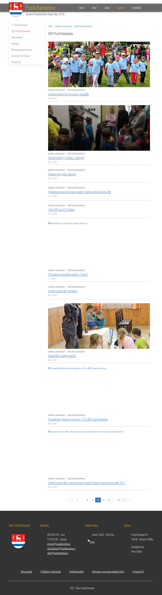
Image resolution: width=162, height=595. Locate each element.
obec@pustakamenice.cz (57, 553)
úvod (81, 7)
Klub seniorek (17, 37)
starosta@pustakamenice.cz (59, 544)
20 (99, 499)
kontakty (137, 7)
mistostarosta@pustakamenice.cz (61, 548)
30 (119, 500)
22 (109, 500)
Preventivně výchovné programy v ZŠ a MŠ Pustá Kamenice (78, 419)
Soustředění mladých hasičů (62, 355)
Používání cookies (76, 571)
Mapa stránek (26, 571)
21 (103, 500)
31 (124, 500)
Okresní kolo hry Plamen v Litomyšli (66, 157)
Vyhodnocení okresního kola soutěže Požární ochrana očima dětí (79, 191)
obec (107, 7)
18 (87, 500)
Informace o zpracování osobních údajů (108, 571)
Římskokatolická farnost (21, 50)
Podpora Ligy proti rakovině (62, 174)
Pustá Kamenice (40, 7)
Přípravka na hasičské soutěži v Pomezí (68, 274)
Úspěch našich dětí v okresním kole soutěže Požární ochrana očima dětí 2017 (86, 482)
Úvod (50, 26)
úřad (94, 7)
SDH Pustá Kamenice (20, 31)
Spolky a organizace (63, 26)
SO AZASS (16, 62)
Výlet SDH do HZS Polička (61, 209)
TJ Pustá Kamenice (19, 25)
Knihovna (15, 43)
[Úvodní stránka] (16, 9)
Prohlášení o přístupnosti (50, 571)
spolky (121, 7)
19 (92, 500)
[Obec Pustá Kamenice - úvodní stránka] (17, 539)
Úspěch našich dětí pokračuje (62, 290)
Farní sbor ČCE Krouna (20, 56)
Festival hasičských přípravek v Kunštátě (68, 94)
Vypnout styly (138, 571)
